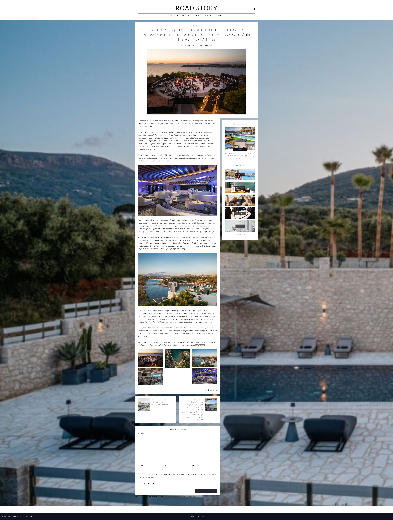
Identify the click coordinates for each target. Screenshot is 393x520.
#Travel (197, 15)
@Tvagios (208, 15)
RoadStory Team (206, 45)
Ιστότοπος (196, 465)
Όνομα (141, 465)
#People (219, 15)
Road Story (196, 8)
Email (167, 465)
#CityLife (174, 15)
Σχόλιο (141, 434)
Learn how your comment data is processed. (179, 497)
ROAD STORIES (240, 234)
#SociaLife (186, 15)
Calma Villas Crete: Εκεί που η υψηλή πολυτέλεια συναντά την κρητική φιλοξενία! (240, 155)
